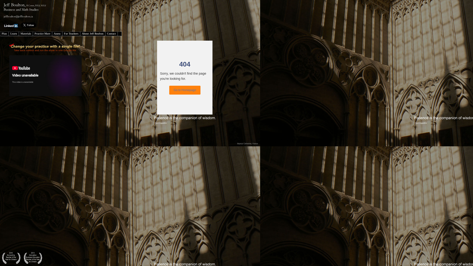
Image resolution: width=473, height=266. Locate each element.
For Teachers (71, 33)
